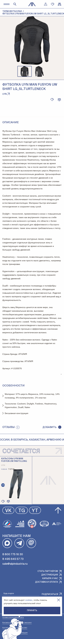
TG (21, 510)
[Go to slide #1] (24, 71)
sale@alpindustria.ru (15, 564)
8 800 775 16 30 (12, 554)
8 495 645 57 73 (13, 559)
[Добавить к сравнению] (59, 99)
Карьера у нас (50, 578)
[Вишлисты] (53, 4)
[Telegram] (19, 543)
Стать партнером (48, 571)
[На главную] (32, 4)
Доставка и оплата (46, 582)
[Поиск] (15, 4)
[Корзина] (60, 4)
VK (8, 510)
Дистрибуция (49, 575)
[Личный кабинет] (46, 4)
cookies (28, 600)
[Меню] (6, 4)
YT (35, 510)
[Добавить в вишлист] (52, 99)
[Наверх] (58, 510)
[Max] (7, 543)
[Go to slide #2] (39, 71)
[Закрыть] (58, 600)
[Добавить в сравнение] (8, 501)
